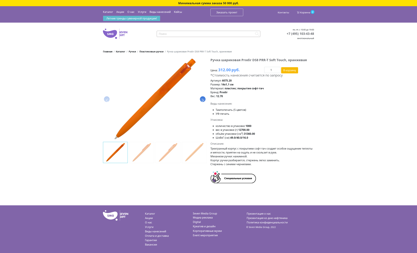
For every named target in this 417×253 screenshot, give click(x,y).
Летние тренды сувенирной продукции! (131, 18)
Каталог (108, 12)
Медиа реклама (203, 217)
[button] (203, 99)
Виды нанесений (160, 12)
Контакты (283, 12)
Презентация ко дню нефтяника (267, 218)
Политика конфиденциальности (267, 222)
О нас (131, 12)
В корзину (289, 70)
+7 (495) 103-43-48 (300, 33)
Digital (197, 222)
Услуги (142, 12)
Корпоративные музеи (207, 231)
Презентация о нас (259, 213)
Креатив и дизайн (204, 226)
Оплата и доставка (157, 236)
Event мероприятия (205, 235)
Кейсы (178, 12)
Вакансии (151, 244)
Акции (120, 12)
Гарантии (151, 240)
